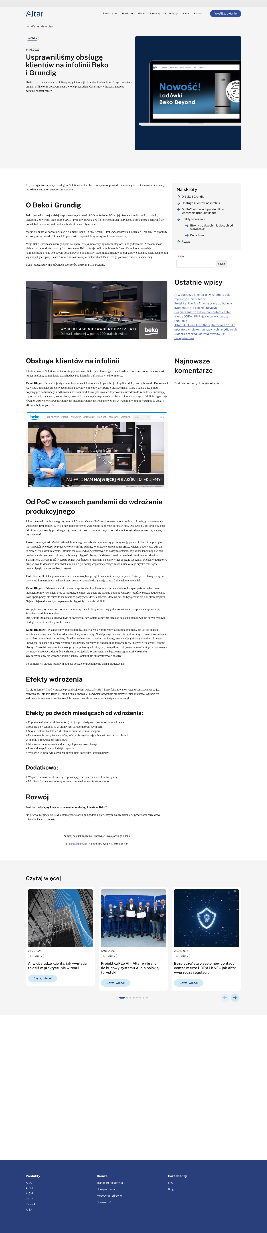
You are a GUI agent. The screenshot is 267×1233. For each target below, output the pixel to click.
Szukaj (181, 256)
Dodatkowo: (198, 235)
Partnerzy (154, 13)
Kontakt (198, 13)
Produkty (108, 13)
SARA (29, 1198)
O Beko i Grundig (193, 196)
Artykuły (36, 956)
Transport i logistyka (110, 1182)
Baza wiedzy (171, 13)
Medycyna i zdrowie (109, 1195)
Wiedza (32, 38)
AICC (29, 1182)
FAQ (170, 1182)
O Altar (186, 13)
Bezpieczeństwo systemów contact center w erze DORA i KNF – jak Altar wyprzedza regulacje (202, 316)
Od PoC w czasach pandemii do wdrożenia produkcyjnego (203, 211)
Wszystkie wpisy (41, 26)
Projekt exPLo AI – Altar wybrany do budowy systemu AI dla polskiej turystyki (130, 968)
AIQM (29, 1193)
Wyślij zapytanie (226, 13)
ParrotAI (31, 1204)
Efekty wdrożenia (193, 219)
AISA (29, 1209)
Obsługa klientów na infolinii (201, 203)
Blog (171, 1189)
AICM (29, 1188)
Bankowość (104, 1202)
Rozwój (186, 241)
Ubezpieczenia (106, 1189)
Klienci (141, 13)
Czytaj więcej (43, 978)
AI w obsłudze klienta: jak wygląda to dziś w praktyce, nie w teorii (57, 965)
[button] (122, 998)
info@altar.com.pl (75, 843)
